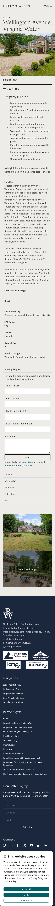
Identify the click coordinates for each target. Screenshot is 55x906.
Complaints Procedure (13, 702)
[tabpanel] (27, 421)
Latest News (8, 749)
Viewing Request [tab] (13, 369)
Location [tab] (9, 474)
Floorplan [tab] (9, 487)
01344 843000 (29, 462)
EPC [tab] (6, 500)
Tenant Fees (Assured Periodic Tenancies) (21, 757)
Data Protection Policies (13, 697)
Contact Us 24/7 (10, 740)
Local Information (11, 736)
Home (5, 718)
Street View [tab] (10, 481)
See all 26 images (27, 569)
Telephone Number (18, 423)
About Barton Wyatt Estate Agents (17, 731)
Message (11, 436)
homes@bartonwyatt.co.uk (18, 465)
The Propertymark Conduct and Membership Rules (25, 773)
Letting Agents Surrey (12, 689)
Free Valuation (9, 744)
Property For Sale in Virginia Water (18, 722)
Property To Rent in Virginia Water (18, 727)
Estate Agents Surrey (12, 684)
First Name (13, 385)
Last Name (12, 398)
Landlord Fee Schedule (13, 753)
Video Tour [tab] (10, 494)
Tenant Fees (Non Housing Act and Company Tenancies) (22, 764)
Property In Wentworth (13, 693)
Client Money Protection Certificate (18, 769)
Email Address (16, 411)
